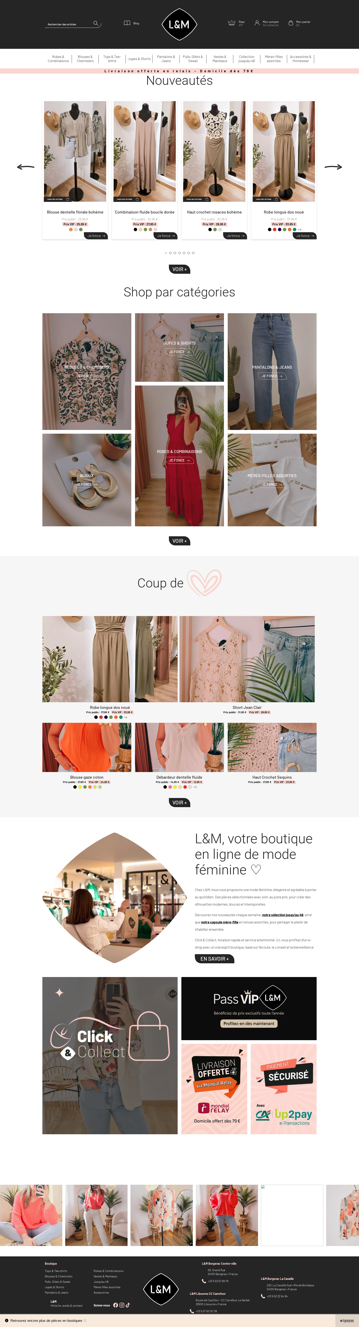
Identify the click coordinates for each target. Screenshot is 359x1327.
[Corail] (71, 229)
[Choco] (155, 229)
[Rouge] (275, 229)
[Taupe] (150, 229)
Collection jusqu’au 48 (247, 58)
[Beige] (140, 229)
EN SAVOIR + (214, 958)
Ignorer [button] (348, 1320)
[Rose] (170, 787)
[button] (166, 254)
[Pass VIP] (249, 1008)
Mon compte (271, 23)
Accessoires (101, 1292)
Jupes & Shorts (139, 58)
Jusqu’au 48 (101, 1281)
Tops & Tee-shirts (112, 58)
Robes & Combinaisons (58, 58)
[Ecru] (95, 787)
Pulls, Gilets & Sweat (193, 58)
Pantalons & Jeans (166, 58)
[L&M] (110, 1055)
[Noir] (135, 229)
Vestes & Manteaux (220, 58)
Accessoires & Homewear (300, 58)
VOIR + (179, 269)
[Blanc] (76, 229)
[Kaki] (81, 229)
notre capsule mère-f (218, 922)
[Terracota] (289, 229)
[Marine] (280, 229)
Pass (242, 23)
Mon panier (303, 23)
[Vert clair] (100, 787)
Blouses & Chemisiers (85, 58)
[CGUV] (284, 1089)
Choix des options (55, 199)
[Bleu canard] (294, 229)
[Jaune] (80, 787)
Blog (136, 23)
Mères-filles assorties (274, 58)
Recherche (97, 24)
